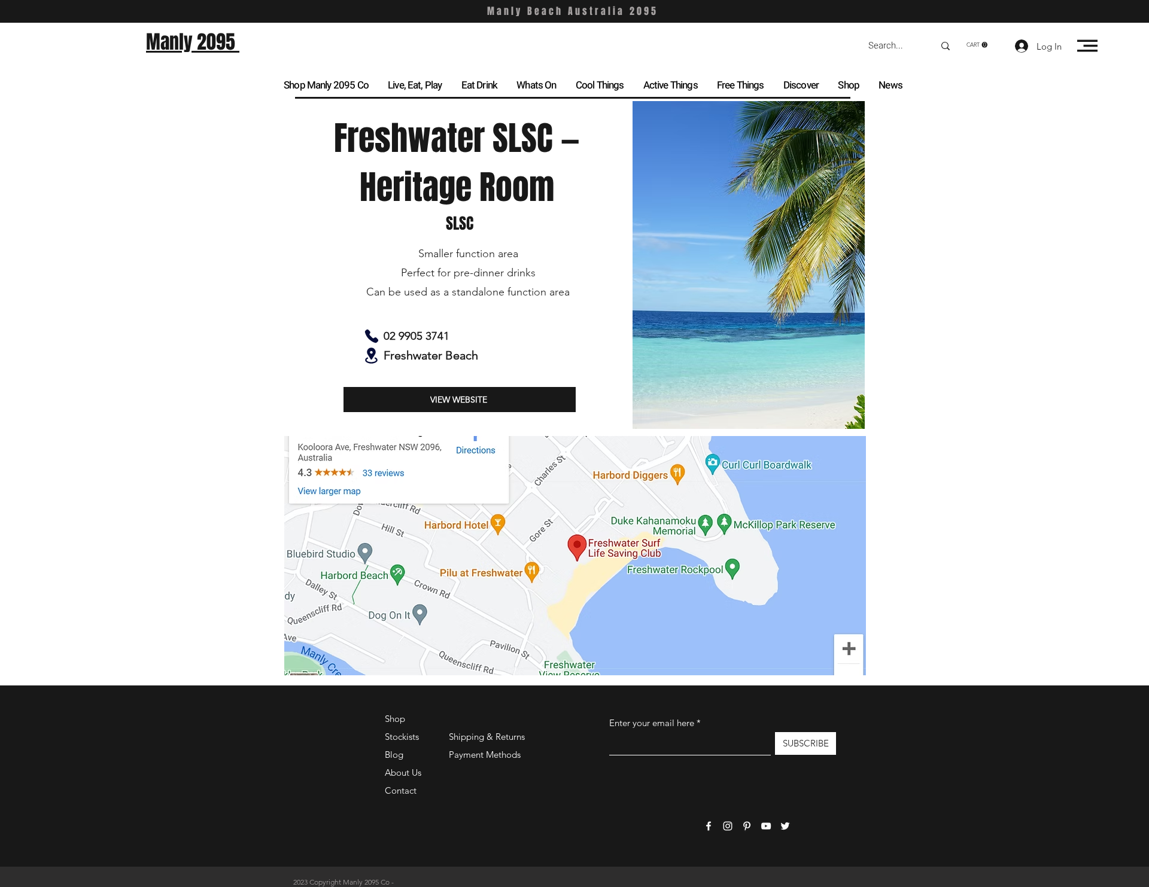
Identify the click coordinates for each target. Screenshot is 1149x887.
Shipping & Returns (487, 736)
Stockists (402, 736)
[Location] (371, 355)
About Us (403, 772)
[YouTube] (766, 826)
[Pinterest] (747, 826)
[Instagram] (728, 826)
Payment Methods (486, 754)
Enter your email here (651, 722)
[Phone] (371, 336)
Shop (395, 718)
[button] (976, 45)
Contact (401, 790)
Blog (394, 754)
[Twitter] (785, 826)
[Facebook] (709, 826)
